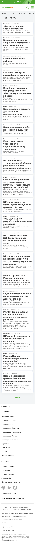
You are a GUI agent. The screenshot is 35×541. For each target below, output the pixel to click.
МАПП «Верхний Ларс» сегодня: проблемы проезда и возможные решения (15, 316)
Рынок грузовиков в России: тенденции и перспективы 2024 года (16, 278)
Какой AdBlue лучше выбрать (14, 59)
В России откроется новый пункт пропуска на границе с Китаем (17, 205)
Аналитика (5, 470)
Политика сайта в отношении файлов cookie (13, 516)
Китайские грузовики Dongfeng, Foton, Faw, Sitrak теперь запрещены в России (17, 92)
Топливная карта (7, 416)
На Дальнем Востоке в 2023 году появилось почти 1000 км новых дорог (15, 239)
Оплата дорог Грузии (9, 436)
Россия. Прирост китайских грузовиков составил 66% (15, 358)
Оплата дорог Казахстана (11, 432)
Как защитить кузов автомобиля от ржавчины (17, 73)
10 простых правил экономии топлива (13, 27)
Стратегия (12, 13)
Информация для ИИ (7, 527)
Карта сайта (4, 522)
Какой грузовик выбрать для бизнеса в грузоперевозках (16, 111)
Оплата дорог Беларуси (10, 428)
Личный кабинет (7, 466)
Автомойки (5, 448)
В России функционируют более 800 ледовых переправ (17, 339)
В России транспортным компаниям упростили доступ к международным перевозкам (17, 260)
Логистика (23, 13)
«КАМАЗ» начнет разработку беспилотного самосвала (17, 221)
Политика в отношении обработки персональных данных (17, 513)
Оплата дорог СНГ (8, 424)
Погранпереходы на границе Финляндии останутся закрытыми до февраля (17, 380)
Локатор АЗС (6, 478)
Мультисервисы (7, 455)
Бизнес (4, 13)
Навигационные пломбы (10, 440)
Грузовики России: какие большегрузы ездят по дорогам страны (17, 296)
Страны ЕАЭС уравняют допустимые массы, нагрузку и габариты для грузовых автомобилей (16, 183)
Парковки (5, 444)
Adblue (4, 452)
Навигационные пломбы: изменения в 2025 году (16, 128)
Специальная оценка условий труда (11, 519)
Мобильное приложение (10, 482)
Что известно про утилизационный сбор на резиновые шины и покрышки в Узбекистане (17, 164)
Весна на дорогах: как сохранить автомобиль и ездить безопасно (16, 43)
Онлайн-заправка (8, 474)
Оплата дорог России (9, 420)
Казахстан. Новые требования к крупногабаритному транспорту (14, 145)
